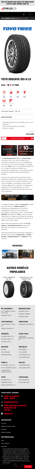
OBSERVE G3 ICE (6, 382)
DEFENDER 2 (23, 349)
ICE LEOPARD (5, 352)
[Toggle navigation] (30, 14)
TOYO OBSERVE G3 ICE (9, 278)
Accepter (28, 466)
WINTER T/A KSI (6, 315)
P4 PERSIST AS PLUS (7, 365)
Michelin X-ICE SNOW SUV (26, 278)
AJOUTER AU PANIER (17, 138)
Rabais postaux (6, 432)
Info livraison (5, 443)
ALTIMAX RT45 (5, 341)
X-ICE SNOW (23, 352)
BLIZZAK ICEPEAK (24, 314)
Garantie (4, 446)
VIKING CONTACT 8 (7, 328)
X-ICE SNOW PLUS (24, 354)
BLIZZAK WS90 (23, 316)
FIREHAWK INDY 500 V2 (26, 324)
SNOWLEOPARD (6, 354)
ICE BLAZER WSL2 (24, 365)
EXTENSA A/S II (6, 379)
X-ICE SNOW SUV (24, 357)
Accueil (3, 423)
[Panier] (24, 14)
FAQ (2, 440)
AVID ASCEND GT (24, 379)
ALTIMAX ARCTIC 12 (7, 336)
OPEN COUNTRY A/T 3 (8, 385)
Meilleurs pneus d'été (8, 426)
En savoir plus (18, 466)
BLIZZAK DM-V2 (24, 311)
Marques (4, 429)
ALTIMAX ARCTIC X (7, 339)
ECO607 (3, 349)
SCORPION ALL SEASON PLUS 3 (6, 371)
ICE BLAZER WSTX (24, 367)
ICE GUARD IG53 (24, 382)
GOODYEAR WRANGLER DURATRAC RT (26, 338)
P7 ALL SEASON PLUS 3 (8, 367)
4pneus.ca (8, 413)
